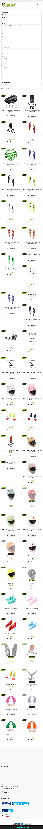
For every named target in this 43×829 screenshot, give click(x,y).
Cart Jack (11, 822)
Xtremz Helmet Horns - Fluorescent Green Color (11, 424)
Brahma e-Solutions (34, 822)
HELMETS (23, 8)
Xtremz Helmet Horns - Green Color (11, 734)
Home (19, 8)
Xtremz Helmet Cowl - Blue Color (32, 633)
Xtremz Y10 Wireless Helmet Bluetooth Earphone (11, 110)
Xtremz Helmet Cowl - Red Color (11, 633)
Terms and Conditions (6, 776)
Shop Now (13, 115)
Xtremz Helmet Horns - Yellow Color (11, 684)
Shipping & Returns (5, 772)
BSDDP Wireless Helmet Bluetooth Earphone (11, 450)
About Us (4, 770)
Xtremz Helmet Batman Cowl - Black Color (11, 345)
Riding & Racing (5, 14)
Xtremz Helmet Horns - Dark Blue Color (32, 424)
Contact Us (4, 774)
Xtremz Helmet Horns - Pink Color (11, 709)
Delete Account (5, 780)
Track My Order (35, 0)
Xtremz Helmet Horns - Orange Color (32, 734)
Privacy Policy (4, 778)
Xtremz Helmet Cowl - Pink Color (32, 608)
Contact (40, 0)
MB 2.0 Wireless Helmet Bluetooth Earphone (11, 136)
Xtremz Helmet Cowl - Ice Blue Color (11, 608)
